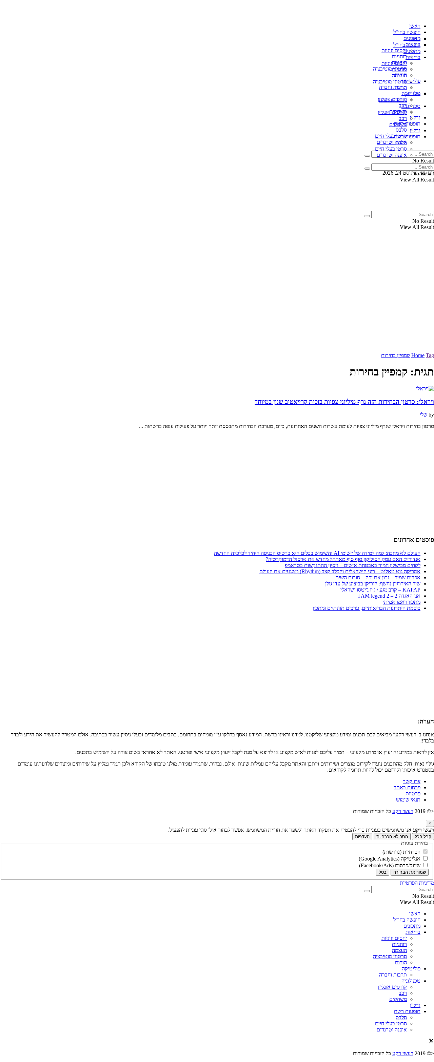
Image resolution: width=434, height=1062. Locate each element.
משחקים (398, 124)
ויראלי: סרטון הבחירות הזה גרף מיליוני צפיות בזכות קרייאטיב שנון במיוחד (344, 401)
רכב (403, 118)
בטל (383, 872)
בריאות (413, 57)
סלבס (401, 130)
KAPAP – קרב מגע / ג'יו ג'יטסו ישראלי (380, 590)
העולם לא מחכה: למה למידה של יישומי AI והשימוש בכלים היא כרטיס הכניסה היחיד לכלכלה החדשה (317, 553)
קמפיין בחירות (395, 355)
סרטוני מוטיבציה (390, 69)
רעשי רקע (402, 811)
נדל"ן (415, 117)
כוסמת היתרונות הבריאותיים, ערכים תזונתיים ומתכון (366, 608)
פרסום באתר (407, 787)
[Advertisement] (217, 301)
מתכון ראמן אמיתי (401, 602)
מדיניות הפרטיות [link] (417, 883)
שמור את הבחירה (409, 872)
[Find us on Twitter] (431, 1042)
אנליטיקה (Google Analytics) (390, 859)
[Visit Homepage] (397, 14)
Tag (430, 355)
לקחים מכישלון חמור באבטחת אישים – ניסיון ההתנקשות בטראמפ (352, 565)
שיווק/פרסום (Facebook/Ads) (390, 865)
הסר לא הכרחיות (392, 836)
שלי (423, 415)
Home (418, 355)
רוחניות (399, 56)
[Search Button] (367, 156)
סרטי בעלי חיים (391, 136)
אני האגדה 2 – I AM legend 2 (389, 596)
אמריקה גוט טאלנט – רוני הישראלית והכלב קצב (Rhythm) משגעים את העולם (339, 571)
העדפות (362, 836)
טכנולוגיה (410, 106)
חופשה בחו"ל (406, 32)
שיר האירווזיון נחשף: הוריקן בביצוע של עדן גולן (372, 583)
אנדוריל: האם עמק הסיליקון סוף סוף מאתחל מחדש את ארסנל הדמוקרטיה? (343, 559)
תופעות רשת (407, 124)
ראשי (414, 26)
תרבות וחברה (393, 87)
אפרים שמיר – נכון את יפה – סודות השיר (378, 577)
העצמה (399, 75)
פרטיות (413, 793)
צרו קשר (411, 781)
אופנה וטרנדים (392, 142)
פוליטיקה (411, 94)
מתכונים (411, 51)
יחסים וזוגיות (394, 50)
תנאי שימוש (408, 800)
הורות (401, 88)
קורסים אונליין (392, 112)
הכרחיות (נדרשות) (402, 852)
